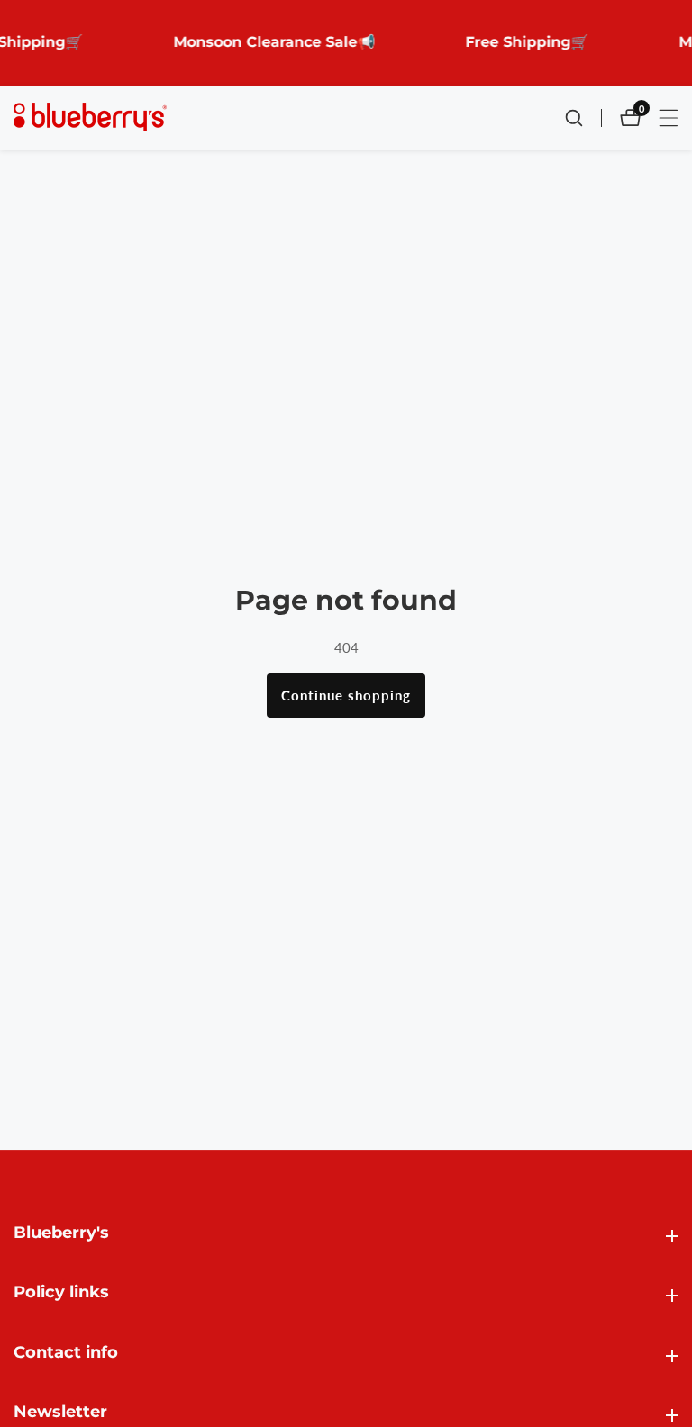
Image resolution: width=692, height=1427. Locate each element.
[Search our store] (583, 118)
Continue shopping (346, 695)
